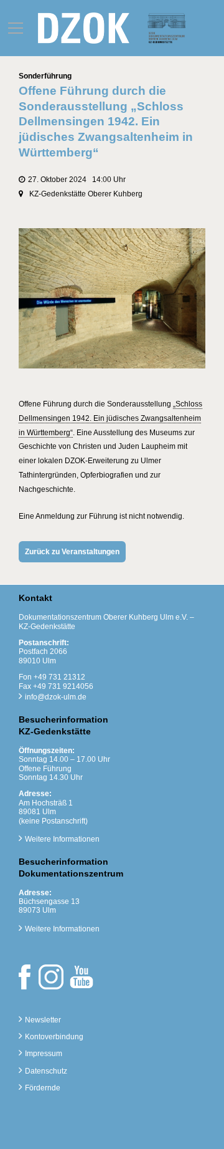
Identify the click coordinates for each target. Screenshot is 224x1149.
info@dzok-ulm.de (55, 697)
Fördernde (42, 1088)
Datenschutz (46, 1071)
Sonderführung (45, 76)
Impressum (43, 1053)
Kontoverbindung (54, 1036)
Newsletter (43, 1020)
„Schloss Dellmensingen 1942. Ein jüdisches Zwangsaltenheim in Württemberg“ (110, 418)
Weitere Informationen (62, 839)
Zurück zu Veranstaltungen (72, 551)
